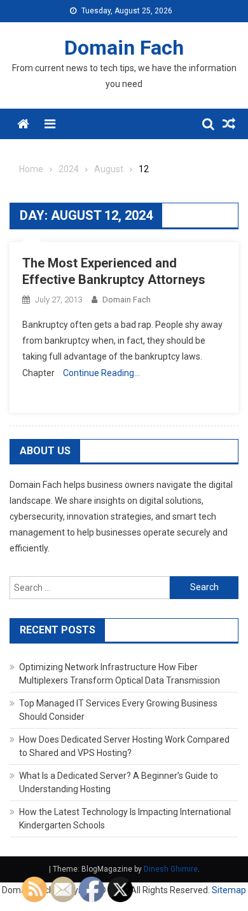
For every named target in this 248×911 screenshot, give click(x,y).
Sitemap (229, 890)
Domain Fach (124, 48)
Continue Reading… (101, 373)
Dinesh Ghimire (171, 869)
